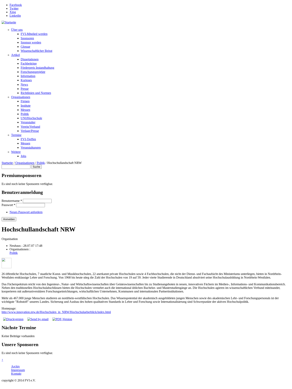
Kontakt (16, 373)
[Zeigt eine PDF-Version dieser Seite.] (62, 319)
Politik (25, 114)
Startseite (7, 163)
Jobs (23, 156)
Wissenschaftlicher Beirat (36, 50)
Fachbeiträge (29, 63)
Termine (16, 135)
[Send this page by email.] (37, 319)
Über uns (17, 29)
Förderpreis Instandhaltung (37, 67)
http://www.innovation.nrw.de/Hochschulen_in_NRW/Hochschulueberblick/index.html (56, 312)
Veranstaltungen (31, 147)
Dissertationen (30, 59)
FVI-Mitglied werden (34, 34)
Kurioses (26, 80)
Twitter (14, 8)
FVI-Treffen (28, 139)
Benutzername (12, 200)
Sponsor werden (31, 42)
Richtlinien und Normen (36, 93)
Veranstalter (28, 122)
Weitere (16, 152)
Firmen (25, 101)
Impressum (18, 370)
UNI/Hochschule (31, 118)
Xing (13, 12)
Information (28, 76)
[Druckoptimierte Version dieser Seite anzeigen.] (13, 319)
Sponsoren (27, 38)
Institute (26, 105)
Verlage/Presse (30, 131)
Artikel (15, 55)
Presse (25, 88)
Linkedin (15, 15)
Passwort (8, 205)
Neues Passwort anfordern (26, 212)
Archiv (15, 366)
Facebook (16, 5)
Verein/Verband (30, 126)
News (24, 84)
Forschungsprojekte (33, 72)
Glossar (25, 46)
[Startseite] (9, 22)
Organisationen (20, 97)
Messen (25, 109)
